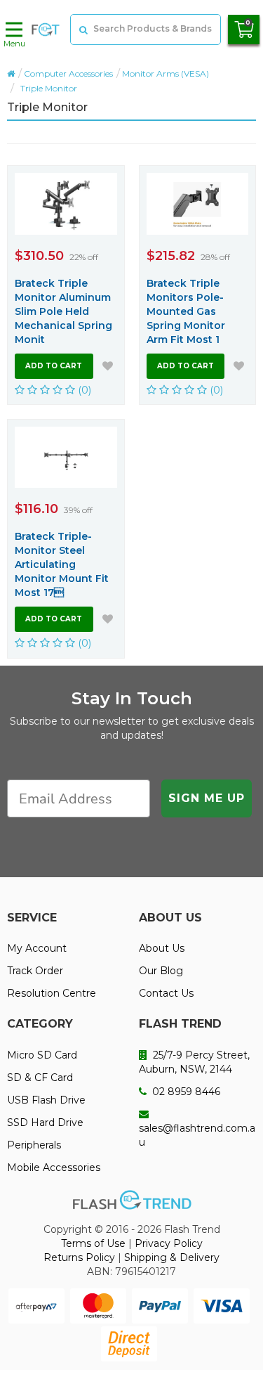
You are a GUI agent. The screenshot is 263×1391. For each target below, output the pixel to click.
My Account (37, 948)
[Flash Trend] (45, 29)
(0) (83, 389)
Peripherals (34, 1145)
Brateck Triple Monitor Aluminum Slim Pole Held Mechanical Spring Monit (63, 311)
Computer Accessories (68, 73)
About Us (161, 948)
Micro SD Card (42, 1055)
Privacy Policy (169, 1243)
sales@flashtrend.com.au (197, 1135)
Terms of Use (93, 1243)
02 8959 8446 (184, 1091)
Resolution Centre (51, 993)
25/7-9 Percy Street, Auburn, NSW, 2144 (194, 1062)
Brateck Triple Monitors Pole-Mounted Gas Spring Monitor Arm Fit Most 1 (186, 311)
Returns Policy (79, 1257)
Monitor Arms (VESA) (165, 73)
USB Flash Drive (46, 1100)
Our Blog (161, 970)
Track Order (35, 970)
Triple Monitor (48, 88)
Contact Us (166, 993)
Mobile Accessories (53, 1167)
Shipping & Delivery (172, 1257)
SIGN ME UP (206, 798)
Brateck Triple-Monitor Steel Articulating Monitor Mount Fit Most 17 (62, 564)
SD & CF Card (40, 1077)
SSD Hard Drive (45, 1122)
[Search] (82, 29)
